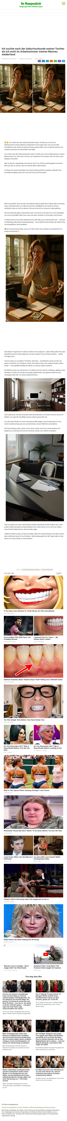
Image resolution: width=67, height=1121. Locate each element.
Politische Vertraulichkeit (9, 1107)
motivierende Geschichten (31, 570)
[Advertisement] (33, 30)
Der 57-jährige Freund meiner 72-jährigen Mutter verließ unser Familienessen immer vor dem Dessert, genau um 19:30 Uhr (48, 997)
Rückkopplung (39, 1107)
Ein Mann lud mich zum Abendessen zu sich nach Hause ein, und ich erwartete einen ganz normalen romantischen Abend (50, 1072)
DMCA (32, 1107)
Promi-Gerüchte (47, 570)
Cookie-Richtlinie (23, 1107)
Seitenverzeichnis (49, 1107)
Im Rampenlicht (31, 3)
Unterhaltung (28, 58)
